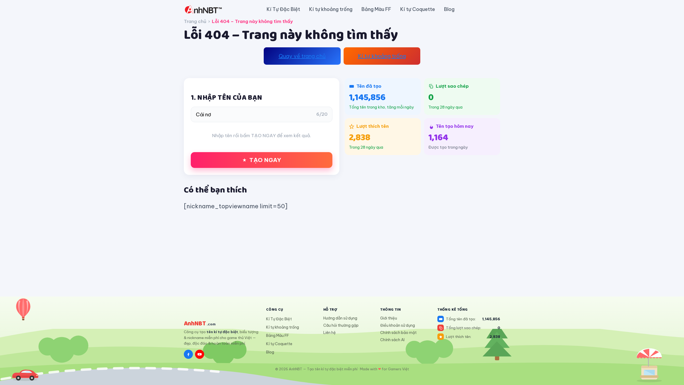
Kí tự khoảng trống (330, 9)
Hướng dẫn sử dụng (340, 318)
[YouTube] (199, 354)
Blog (449, 9)
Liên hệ (329, 332)
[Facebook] (188, 354)
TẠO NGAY (265, 160)
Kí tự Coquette (417, 9)
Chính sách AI (392, 339)
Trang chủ (195, 21)
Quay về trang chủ (302, 56)
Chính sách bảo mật (398, 332)
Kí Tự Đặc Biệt (283, 9)
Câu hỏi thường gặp (341, 325)
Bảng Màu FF (376, 9)
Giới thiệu (388, 318)
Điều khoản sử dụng (397, 325)
